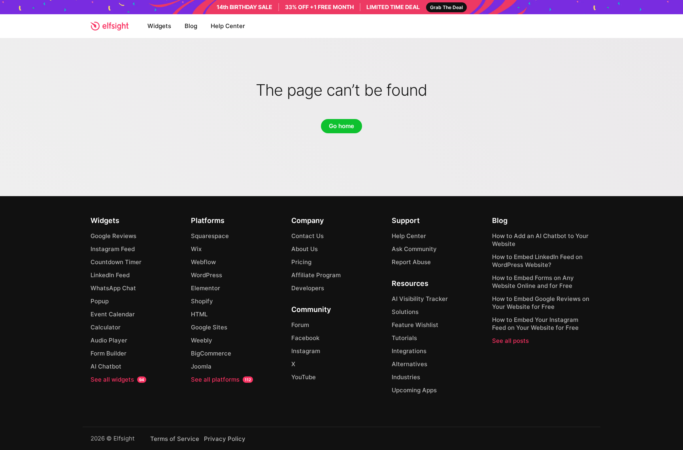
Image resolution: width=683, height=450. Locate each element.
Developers (307, 288)
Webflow (203, 262)
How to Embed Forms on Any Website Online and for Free (533, 281)
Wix (196, 249)
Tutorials (404, 338)
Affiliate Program (316, 275)
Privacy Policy (224, 439)
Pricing (301, 262)
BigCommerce (211, 353)
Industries (406, 377)
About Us (304, 249)
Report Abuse (411, 262)
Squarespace (210, 236)
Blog (191, 26)
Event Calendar (113, 314)
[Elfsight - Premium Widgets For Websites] (109, 26)
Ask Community (414, 249)
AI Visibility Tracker (420, 299)
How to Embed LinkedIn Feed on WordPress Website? (537, 260)
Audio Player (109, 340)
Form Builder (108, 353)
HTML (199, 314)
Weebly (201, 340)
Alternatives (409, 364)
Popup (100, 301)
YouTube (303, 377)
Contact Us (307, 236)
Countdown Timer (116, 262)
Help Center (228, 26)
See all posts (510, 340)
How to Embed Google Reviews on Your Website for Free (540, 302)
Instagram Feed (113, 249)
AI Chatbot (106, 366)
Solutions (405, 312)
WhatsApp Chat (113, 288)
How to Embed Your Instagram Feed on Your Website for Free (535, 323)
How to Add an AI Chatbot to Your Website (540, 240)
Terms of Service (174, 439)
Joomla (201, 366)
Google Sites (209, 327)
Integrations (409, 351)
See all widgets (117, 379)
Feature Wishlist (415, 325)
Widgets (159, 26)
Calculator (106, 327)
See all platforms (221, 379)
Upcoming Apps (414, 390)
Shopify (202, 301)
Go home (341, 126)
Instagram (305, 351)
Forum (300, 325)
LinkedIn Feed (110, 275)
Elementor (205, 288)
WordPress (206, 275)
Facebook (305, 338)
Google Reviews (113, 236)
